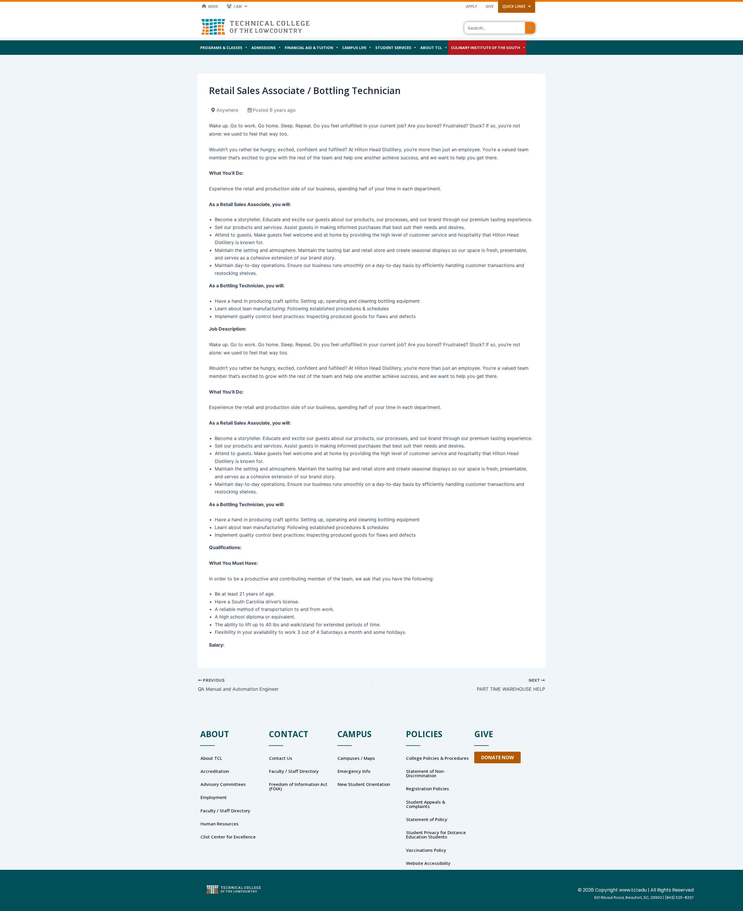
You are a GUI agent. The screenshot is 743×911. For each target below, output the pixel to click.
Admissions (263, 47)
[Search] (530, 28)
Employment (214, 797)
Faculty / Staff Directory (225, 810)
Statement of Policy (426, 819)
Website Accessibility (428, 863)
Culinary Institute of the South (485, 47)
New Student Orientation (364, 784)
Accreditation (215, 771)
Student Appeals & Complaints (425, 804)
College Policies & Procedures (437, 758)
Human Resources (220, 824)
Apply (471, 6)
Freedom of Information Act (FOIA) (298, 786)
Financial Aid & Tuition (309, 47)
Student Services (393, 47)
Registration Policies (427, 788)
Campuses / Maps (356, 758)
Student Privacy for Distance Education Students (436, 834)
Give (490, 6)
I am (238, 6)
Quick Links (513, 6)
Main (213, 6)
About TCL (431, 47)
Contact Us (280, 758)
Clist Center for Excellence (228, 837)
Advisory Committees (223, 784)
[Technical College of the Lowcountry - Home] (255, 26)
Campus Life (354, 47)
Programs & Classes (221, 47)
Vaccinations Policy (426, 850)
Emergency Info (354, 771)
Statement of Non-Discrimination (425, 773)
